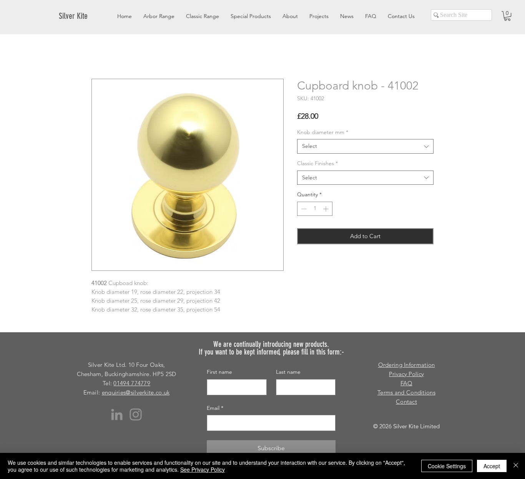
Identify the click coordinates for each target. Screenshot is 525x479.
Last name (288, 371)
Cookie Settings (447, 466)
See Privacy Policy (202, 469)
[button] (507, 16)
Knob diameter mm (322, 132)
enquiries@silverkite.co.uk (136, 392)
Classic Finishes (317, 163)
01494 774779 (131, 383)
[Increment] (326, 208)
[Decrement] (303, 208)
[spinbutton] (315, 208)
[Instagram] (136, 414)
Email (215, 407)
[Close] (515, 466)
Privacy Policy (406, 374)
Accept (491, 466)
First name (219, 371)
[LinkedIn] (117, 414)
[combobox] (365, 146)
